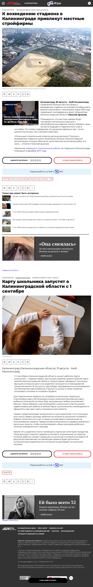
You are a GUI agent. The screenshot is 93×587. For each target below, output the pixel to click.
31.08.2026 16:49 (8, 278)
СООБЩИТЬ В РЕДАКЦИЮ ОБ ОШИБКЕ (31, 534)
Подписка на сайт (56, 528)
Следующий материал (47, 580)
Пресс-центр (42, 528)
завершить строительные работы (43, 148)
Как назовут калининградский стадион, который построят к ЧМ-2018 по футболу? (44, 220)
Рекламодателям (67, 531)
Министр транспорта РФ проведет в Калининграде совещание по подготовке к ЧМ (44, 204)
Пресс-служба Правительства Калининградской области (24, 88)
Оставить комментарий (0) (72, 160)
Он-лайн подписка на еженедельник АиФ (34, 531)
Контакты (55, 531)
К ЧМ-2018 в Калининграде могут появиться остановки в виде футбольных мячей (43, 227)
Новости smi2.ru (10, 270)
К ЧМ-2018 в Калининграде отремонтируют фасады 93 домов (36, 212)
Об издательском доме (27, 528)
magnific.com (7, 356)
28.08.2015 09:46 (8, 10)
